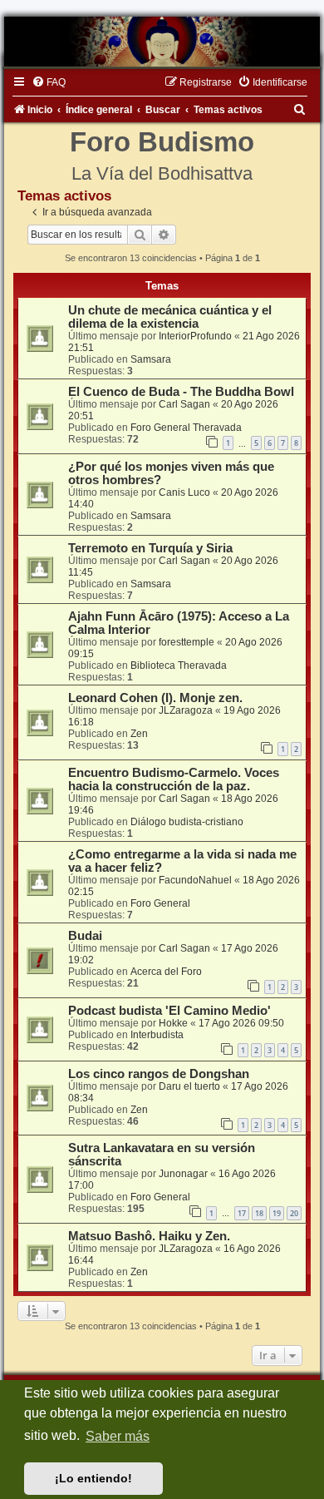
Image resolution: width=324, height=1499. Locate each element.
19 (276, 1213)
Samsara (150, 359)
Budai (85, 935)
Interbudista (157, 1035)
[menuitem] (49, 82)
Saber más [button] (118, 1436)
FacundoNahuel (195, 880)
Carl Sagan (184, 404)
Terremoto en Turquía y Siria (150, 548)
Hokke (173, 1023)
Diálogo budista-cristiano (186, 822)
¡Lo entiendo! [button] (93, 1478)
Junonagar (183, 1174)
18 (259, 1213)
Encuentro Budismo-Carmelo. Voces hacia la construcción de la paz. (173, 779)
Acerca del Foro (166, 971)
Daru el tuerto (189, 1086)
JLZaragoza (186, 710)
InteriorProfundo (195, 336)
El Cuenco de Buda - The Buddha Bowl (181, 391)
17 (242, 1213)
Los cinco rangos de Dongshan (158, 1074)
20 (294, 1213)
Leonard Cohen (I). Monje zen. (155, 698)
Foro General (160, 903)
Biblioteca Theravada (178, 665)
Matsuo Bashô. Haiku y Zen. (149, 1236)
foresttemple (186, 642)
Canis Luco (184, 492)
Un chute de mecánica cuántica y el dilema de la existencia (170, 317)
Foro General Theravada (186, 427)
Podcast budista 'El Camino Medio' (169, 1010)
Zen (139, 734)
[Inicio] (162, 42)
